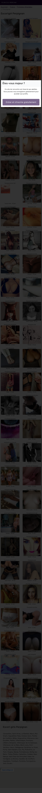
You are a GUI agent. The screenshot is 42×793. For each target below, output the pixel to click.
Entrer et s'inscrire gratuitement (21, 102)
